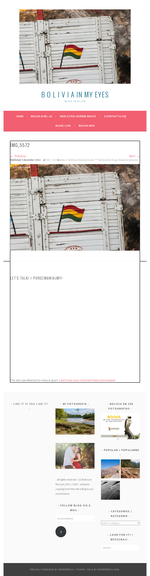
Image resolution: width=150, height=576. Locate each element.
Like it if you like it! (30, 404)
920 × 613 (51, 160)
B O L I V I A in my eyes (75, 94)
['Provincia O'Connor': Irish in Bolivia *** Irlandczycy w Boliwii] (130, 469)
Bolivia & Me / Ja (41, 116)
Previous (20, 156)
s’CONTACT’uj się (115, 116)
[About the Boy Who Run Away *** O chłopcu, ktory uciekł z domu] (110, 469)
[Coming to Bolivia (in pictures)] (110, 491)
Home (19, 116)
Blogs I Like (63, 125)
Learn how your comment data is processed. (87, 380)
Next (132, 156)
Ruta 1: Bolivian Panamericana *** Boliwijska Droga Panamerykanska (99, 160)
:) (61, 532)
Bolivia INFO (87, 125)
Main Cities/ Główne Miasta (78, 116)
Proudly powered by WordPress (52, 569)
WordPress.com (108, 569)
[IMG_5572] (75, 249)
